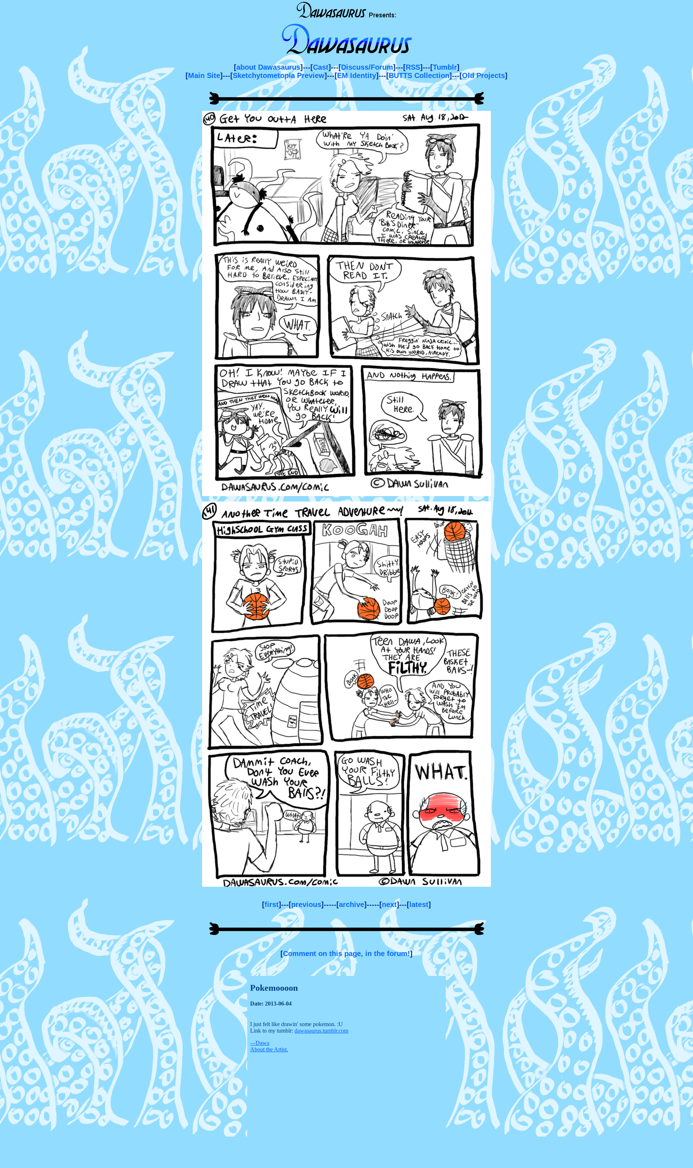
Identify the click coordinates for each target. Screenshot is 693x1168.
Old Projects (483, 75)
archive (351, 904)
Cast (320, 67)
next (389, 904)
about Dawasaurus (268, 67)
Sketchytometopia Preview (278, 75)
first (272, 904)
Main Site (204, 75)
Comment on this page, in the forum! (346, 954)
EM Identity (356, 75)
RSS (413, 67)
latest (418, 904)
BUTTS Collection (419, 75)
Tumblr (445, 67)
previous (306, 904)
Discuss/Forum (367, 67)
